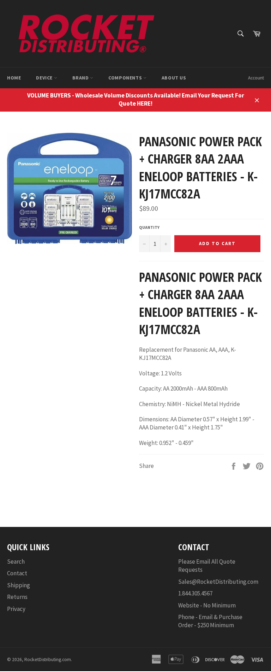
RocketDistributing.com (47, 660)
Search (16, 561)
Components (125, 78)
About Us (174, 78)
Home (14, 78)
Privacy (16, 609)
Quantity (149, 227)
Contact (17, 573)
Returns (17, 597)
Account (256, 78)
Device (45, 78)
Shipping (18, 585)
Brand (81, 78)
